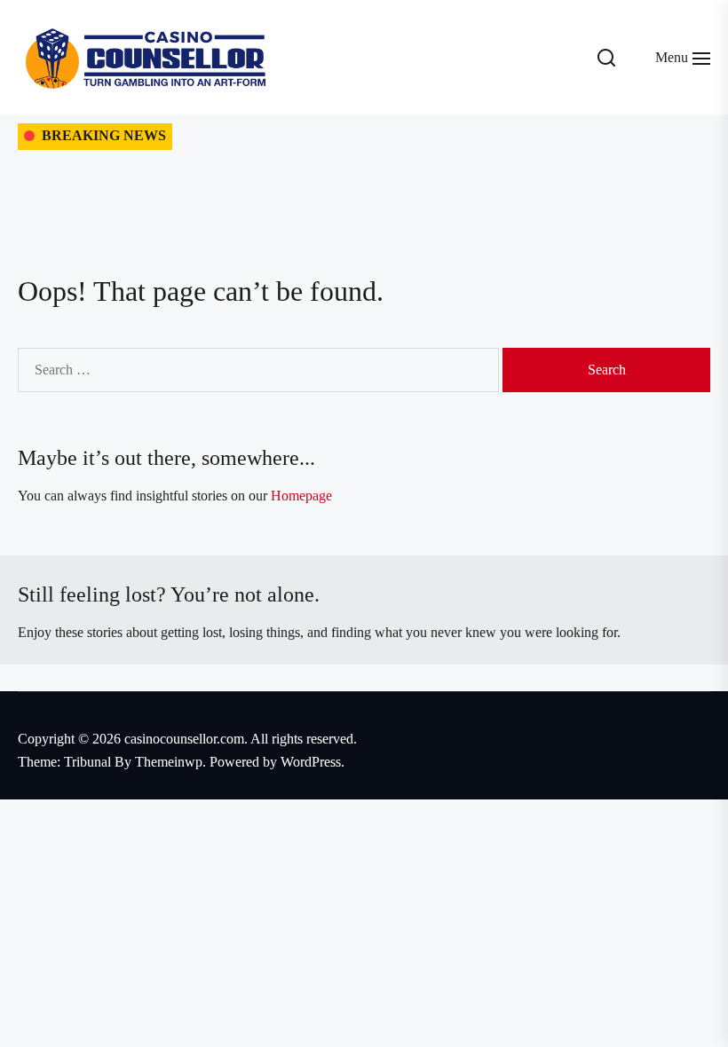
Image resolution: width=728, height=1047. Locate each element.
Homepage (301, 495)
